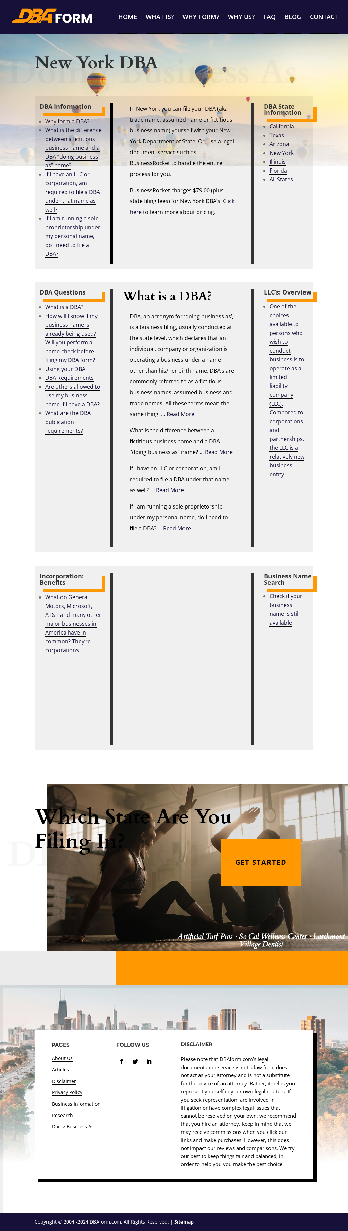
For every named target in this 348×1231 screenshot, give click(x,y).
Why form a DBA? (67, 121)
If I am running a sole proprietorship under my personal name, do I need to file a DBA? (72, 236)
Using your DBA (65, 369)
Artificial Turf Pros (204, 936)
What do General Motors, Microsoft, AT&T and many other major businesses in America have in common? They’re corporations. (73, 623)
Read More (180, 414)
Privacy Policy (67, 1092)
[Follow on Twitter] (135, 1061)
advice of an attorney (222, 1083)
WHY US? (241, 17)
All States (281, 179)
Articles (60, 1069)
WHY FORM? (200, 17)
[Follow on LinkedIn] (148, 1061)
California (281, 126)
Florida (278, 170)
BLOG (292, 17)
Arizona (279, 144)
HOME (127, 17)
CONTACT (324, 17)
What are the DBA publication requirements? (68, 421)
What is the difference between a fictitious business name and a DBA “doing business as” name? (73, 147)
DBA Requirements (69, 377)
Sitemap (184, 1221)
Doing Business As (73, 1126)
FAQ (269, 17)
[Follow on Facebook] (121, 1061)
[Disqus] (183, 658)
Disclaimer (64, 1081)
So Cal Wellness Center (273, 936)
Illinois (277, 161)
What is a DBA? (64, 307)
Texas (276, 135)
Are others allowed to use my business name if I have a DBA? (72, 395)
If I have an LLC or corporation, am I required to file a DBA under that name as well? (72, 192)
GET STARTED (261, 862)
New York (281, 153)
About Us (62, 1058)
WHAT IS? (160, 17)
